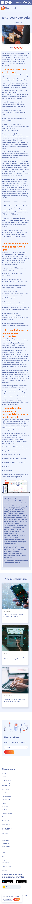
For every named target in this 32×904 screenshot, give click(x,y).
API (3, 856)
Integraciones (6, 824)
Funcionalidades (7, 813)
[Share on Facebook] (21, 48)
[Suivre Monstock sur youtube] (25, 2)
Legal (3, 853)
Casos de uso (6, 817)
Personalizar (5, 820)
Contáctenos (6, 793)
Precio (4, 803)
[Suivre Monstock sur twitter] (29, 2)
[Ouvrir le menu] (29, 8)
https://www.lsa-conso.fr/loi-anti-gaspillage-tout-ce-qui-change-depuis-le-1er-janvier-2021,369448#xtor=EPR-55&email (15, 233)
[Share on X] (15, 48)
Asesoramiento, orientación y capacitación (6, 783)
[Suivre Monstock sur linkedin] (18, 2)
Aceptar (17, 899)
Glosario (4, 870)
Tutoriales (5, 833)
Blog (3, 837)
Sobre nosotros (6, 789)
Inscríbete (9, 752)
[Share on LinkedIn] (18, 48)
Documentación (7, 866)
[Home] (9, 8)
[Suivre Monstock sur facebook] (22, 2)
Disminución (8, 899)
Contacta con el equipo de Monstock (16, 562)
